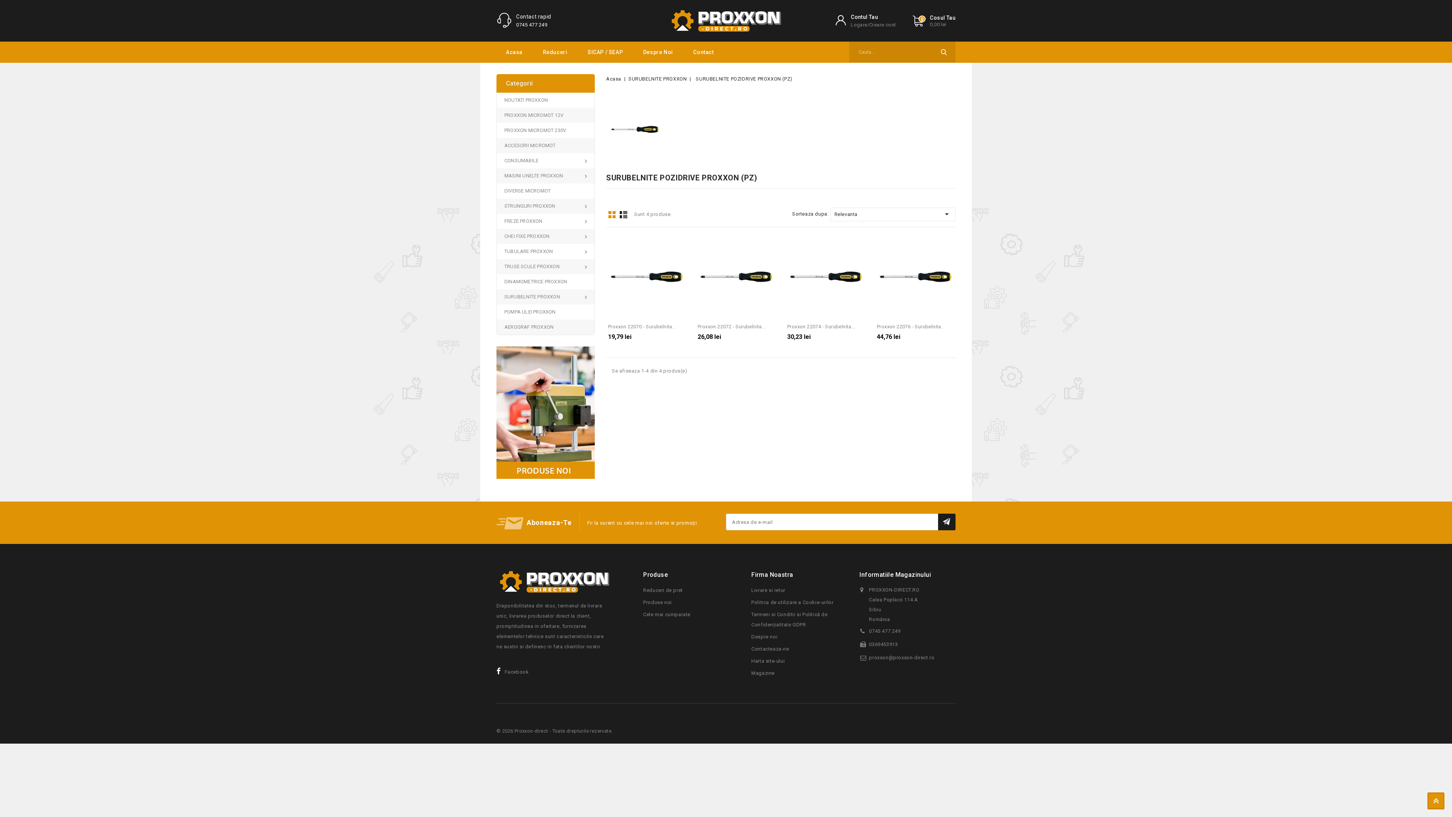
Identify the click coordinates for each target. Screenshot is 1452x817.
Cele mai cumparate (666, 614)
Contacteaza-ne (770, 649)
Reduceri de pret (663, 590)
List (623, 214)
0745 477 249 (531, 25)
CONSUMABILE (521, 160)
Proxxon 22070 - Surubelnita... (642, 326)
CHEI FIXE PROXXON (526, 236)
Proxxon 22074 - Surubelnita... (821, 326)
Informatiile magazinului (895, 574)
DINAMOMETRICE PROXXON (535, 281)
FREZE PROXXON (523, 221)
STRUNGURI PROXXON (529, 206)
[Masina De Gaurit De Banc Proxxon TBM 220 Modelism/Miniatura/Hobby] (545, 412)
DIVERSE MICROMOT (527, 191)
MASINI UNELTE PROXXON (533, 176)
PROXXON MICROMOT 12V (533, 115)
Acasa (514, 52)
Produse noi (657, 602)
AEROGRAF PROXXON (529, 327)
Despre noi (658, 52)
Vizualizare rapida (679, 244)
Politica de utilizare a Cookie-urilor (792, 602)
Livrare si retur (768, 590)
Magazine (763, 673)
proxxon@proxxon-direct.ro (901, 657)
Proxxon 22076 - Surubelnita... (911, 326)
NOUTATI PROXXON (526, 100)
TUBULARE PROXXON (528, 251)
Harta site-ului (768, 661)
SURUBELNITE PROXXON (532, 297)
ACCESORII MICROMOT (530, 145)
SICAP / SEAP (605, 52)
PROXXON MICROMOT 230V (535, 130)
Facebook (517, 672)
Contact (703, 52)
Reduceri (555, 52)
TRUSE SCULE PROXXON (532, 266)
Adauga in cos (646, 279)
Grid (612, 214)
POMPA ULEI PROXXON (530, 312)
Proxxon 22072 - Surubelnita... (732, 326)
